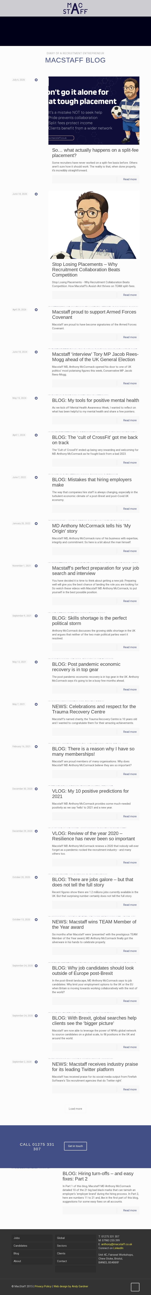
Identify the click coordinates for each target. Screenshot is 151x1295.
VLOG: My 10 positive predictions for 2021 (90, 793)
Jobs (17, 1238)
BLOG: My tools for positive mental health (95, 400)
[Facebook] (115, 1286)
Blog (16, 1253)
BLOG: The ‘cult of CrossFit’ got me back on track (95, 439)
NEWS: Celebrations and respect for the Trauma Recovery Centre (94, 709)
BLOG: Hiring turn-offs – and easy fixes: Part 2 (98, 1176)
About (17, 1261)
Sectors (62, 1245)
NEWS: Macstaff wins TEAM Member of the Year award (94, 924)
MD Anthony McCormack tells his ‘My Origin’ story (91, 528)
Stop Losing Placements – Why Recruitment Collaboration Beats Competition (86, 269)
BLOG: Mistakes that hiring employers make (92, 482)
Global (61, 1238)
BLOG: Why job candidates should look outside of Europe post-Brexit (93, 970)
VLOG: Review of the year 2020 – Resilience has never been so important (93, 836)
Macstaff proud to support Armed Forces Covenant (94, 314)
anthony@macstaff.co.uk (116, 1244)
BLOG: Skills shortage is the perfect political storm (89, 620)
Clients (61, 1253)
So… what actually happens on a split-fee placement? (95, 152)
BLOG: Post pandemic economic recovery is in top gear (86, 666)
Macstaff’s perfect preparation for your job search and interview (95, 570)
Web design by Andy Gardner (71, 1286)
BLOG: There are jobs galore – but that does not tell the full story (92, 882)
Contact (62, 1261)
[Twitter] (120, 1286)
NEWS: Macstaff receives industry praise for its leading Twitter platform (95, 1066)
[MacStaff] (75, 8)
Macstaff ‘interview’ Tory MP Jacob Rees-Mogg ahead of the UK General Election (95, 356)
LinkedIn (118, 1248)
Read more (130, 179)
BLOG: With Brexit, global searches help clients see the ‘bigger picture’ (94, 1020)
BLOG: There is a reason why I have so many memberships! (93, 751)
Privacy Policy (43, 1286)
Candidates (20, 1245)
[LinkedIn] (125, 1286)
